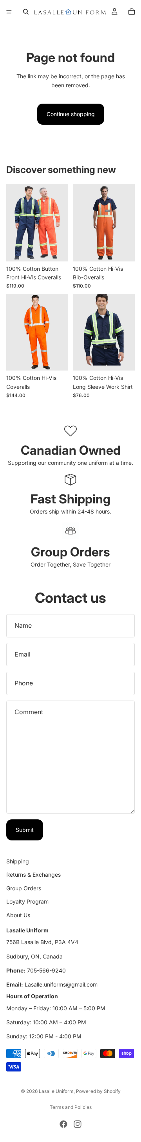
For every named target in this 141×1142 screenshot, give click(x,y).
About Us (18, 915)
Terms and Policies (71, 1107)
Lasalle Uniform (56, 1091)
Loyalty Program (27, 901)
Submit (25, 829)
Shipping (17, 861)
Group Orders (23, 888)
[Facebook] (63, 1124)
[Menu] (9, 12)
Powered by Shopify (98, 1091)
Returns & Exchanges (33, 875)
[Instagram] (77, 1124)
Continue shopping (71, 114)
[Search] (25, 11)
